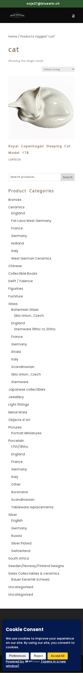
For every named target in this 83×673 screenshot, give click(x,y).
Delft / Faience (20, 281)
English (17, 520)
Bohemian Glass (25, 309)
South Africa (18, 558)
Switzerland (20, 551)
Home (12, 36)
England (18, 213)
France (17, 228)
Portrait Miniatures (26, 433)
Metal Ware (17, 412)
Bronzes (14, 199)
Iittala (16, 351)
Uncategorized (20, 594)
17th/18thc (19, 446)
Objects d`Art (19, 419)
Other (16, 484)
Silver (12, 514)
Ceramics (16, 207)
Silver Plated (21, 543)
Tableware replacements (32, 507)
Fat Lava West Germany (31, 220)
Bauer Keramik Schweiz (30, 579)
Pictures (15, 427)
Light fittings (18, 404)
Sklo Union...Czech (29, 315)
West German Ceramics (31, 258)
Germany (19, 235)
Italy (14, 251)
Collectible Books (22, 273)
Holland (17, 243)
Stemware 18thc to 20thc (35, 329)
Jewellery (16, 397)
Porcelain (16, 440)
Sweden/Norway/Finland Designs (36, 566)
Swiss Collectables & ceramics (33, 573)
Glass (13, 304)
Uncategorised (20, 587)
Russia (16, 535)
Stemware (19, 382)
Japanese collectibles (26, 389)
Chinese (15, 266)
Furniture (15, 296)
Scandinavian (22, 367)
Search (68, 177)
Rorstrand (19, 492)
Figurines (15, 288)
